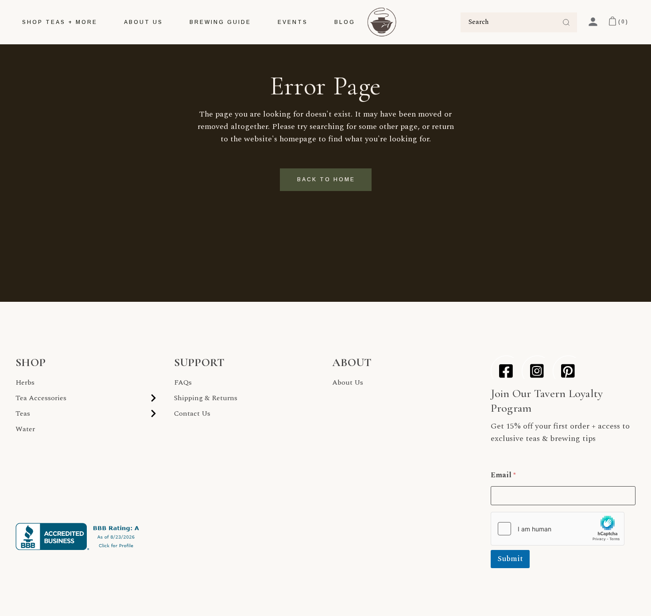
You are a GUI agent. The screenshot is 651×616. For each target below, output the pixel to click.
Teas (23, 413)
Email (503, 475)
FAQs (183, 382)
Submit (510, 559)
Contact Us (192, 413)
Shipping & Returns (205, 398)
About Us (347, 382)
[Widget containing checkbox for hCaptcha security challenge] (557, 529)
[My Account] (593, 21)
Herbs (25, 382)
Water (25, 429)
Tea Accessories (41, 398)
